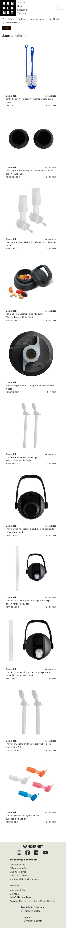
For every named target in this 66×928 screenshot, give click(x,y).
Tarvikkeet (54, 19)
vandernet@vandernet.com (25, 879)
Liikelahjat (23, 9)
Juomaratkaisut (37, 19)
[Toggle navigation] (61, 8)
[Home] (8, 8)
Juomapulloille (12, 22)
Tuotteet (22, 19)
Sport (20, 6)
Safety (21, 2)
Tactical (21, 13)
